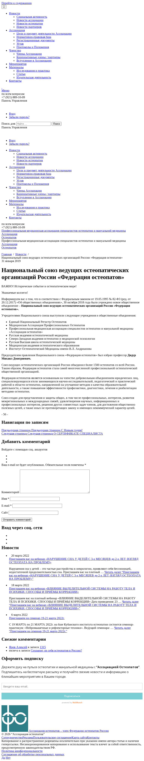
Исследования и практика (33, 70)
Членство (15, 50)
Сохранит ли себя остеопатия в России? (56, 650)
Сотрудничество (12, 737)
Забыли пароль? (19, 117)
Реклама (27, 737)
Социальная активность (31, 16)
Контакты (15, 80)
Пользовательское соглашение (52, 737)
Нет (8, 757)
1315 (43, 647)
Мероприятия (17, 64)
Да (3, 757)
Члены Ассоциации (29, 53)
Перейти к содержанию (17, 3)
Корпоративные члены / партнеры (38, 57)
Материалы (16, 67)
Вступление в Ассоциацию (34, 60)
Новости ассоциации (30, 20)
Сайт (5, 512)
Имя (5, 498)
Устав (20, 43)
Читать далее (75, 575)
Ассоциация (17, 30)
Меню (5, 90)
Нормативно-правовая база (33, 37)
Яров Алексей (18, 647)
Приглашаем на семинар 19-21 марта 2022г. (36, 618)
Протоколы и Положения (32, 47)
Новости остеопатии (29, 23)
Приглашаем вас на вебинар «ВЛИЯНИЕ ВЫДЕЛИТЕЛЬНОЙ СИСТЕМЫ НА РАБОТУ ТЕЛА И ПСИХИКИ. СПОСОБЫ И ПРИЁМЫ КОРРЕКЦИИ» (72, 590)
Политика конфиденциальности (22, 751)
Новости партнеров (29, 26)
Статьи (21, 74)
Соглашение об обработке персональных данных (33, 754)
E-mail (7, 505)
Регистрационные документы (35, 40)
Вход (12, 113)
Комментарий (10, 492)
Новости (14, 13)
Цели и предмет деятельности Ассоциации (44, 33)
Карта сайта (79, 737)
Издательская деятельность (33, 77)
